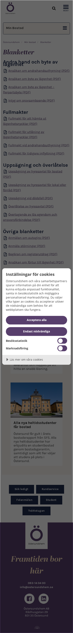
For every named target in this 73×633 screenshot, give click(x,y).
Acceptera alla (36, 320)
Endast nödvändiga (36, 331)
